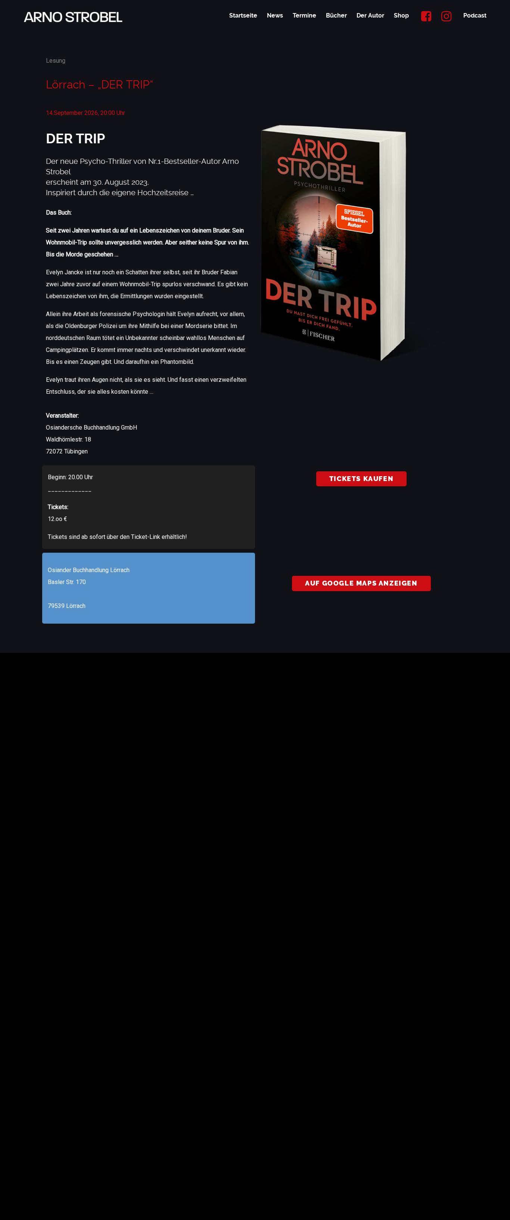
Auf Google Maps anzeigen (361, 583)
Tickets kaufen (361, 479)
